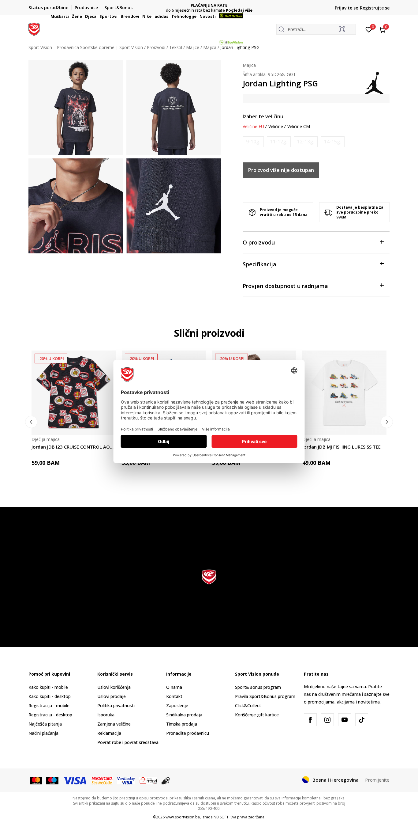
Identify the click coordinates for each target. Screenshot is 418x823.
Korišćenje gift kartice (257, 715)
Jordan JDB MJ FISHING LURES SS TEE (341, 447)
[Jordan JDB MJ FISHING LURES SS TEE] (344, 393)
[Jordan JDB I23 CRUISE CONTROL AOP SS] (74, 393)
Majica (249, 65)
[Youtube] (344, 720)
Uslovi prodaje (111, 696)
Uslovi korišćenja (114, 687)
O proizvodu (259, 242)
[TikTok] (362, 720)
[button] (70, 16)
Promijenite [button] (377, 780)
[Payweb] (148, 780)
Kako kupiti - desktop (49, 696)
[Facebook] (310, 720)
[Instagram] (327, 720)
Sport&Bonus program (258, 687)
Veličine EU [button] (253, 126)
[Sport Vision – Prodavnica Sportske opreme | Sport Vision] (34, 28)
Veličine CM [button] (298, 126)
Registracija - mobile (48, 705)
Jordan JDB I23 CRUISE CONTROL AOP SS (74, 447)
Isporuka (105, 715)
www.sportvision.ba (183, 817)
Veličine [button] (275, 126)
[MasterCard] (36, 780)
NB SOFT (221, 817)
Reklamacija (109, 733)
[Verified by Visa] (126, 780)
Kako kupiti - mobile (48, 687)
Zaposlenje (177, 705)
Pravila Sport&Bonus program (265, 696)
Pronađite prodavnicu (187, 733)
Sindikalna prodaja (184, 715)
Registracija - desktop (50, 715)
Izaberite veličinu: (264, 116)
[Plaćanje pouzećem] (166, 780)
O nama (174, 687)
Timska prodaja (181, 724)
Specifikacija (259, 264)
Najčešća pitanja (45, 724)
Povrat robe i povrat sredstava (128, 742)
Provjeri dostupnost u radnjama (285, 286)
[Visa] (75, 780)
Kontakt (174, 696)
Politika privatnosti (116, 705)
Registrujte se (375, 8)
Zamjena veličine (114, 724)
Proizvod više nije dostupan (281, 170)
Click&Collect (248, 705)
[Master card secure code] (102, 780)
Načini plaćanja (43, 733)
